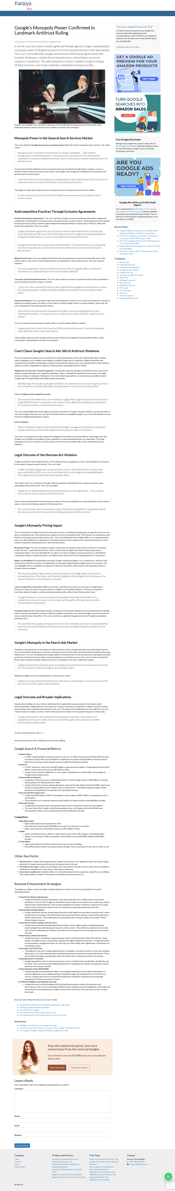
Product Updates (126, 295)
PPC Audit (124, 288)
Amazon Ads (125, 262)
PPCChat (123, 293)
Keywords (124, 278)
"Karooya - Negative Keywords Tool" (134, 26)
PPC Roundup (125, 290)
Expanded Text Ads (127, 265)
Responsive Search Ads (129, 298)
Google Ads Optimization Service (65, 1159)
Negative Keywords (127, 285)
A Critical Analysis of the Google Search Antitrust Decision (43, 1015)
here (42, 733)
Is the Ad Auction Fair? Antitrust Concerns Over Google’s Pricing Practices (50, 1028)
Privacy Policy (19, 1167)
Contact (17, 1162)
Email (17, 1126)
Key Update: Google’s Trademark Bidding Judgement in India (44, 1030)
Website (18, 1135)
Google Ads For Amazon (129, 270)
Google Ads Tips (55, 42)
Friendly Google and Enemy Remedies (35, 1007)
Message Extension (127, 280)
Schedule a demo (79, 1067)
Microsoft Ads (125, 283)
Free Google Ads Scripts (126, 146)
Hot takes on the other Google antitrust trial (37, 1012)
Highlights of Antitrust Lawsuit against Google (38, 1025)
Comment (19, 1089)
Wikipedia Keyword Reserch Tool (102, 1174)
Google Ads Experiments (130, 267)
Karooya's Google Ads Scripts (131, 275)
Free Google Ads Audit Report (101, 1167)
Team (16, 1159)
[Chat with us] (168, 1176)
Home (16, 1164)
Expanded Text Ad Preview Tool (102, 1172)
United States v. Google (29, 1010)
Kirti (37, 42)
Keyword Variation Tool (98, 1177)
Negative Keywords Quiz (99, 1180)
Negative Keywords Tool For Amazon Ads (68, 1177)
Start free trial (57, 1067)
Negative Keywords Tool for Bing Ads (67, 1174)
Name (17, 1116)
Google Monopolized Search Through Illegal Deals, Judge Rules (45, 1005)
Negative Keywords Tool (62, 1162)
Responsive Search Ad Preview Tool (103, 1159)
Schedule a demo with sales (128, 47)
